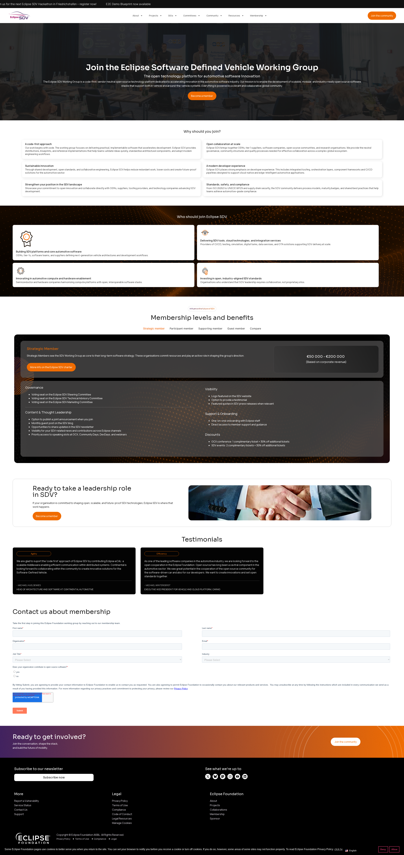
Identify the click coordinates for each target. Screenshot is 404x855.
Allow (394, 849)
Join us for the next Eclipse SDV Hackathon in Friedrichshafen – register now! (150, 4)
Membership (256, 15)
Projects (153, 15)
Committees (189, 15)
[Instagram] (230, 776)
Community (212, 15)
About (136, 15)
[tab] (154, 328)
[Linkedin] (245, 776)
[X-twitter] (208, 776)
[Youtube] (237, 776)
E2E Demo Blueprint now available (232, 4)
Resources (234, 15)
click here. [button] (340, 849)
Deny (383, 849)
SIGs (170, 15)
